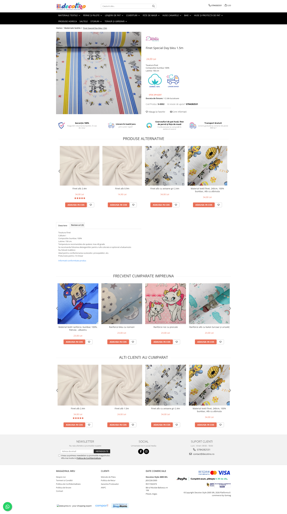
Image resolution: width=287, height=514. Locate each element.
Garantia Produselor (110, 484)
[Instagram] (146, 451)
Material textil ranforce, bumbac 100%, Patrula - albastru (77, 328)
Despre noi (61, 477)
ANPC (103, 487)
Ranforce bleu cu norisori (122, 327)
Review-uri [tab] (77, 225)
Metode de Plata (108, 477)
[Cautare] (153, 6)
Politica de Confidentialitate (89, 458)
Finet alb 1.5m (122, 408)
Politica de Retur (108, 480)
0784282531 (203, 449)
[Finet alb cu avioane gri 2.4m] (165, 166)
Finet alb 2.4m (79, 188)
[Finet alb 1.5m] (121, 385)
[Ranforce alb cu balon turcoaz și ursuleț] (209, 303)
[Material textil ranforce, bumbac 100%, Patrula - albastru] (78, 303)
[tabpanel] (98, 73)
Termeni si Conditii (64, 480)
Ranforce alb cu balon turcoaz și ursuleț (209, 327)
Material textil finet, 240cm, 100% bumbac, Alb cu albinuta (207, 190)
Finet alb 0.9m (122, 188)
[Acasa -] (71, 6)
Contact (59, 491)
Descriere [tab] (62, 225)
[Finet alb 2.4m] (79, 166)
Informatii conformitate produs (72, 260)
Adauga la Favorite (156, 111)
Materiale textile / (73, 28)
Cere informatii (179, 111)
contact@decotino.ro (203, 453)
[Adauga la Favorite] (90, 204)
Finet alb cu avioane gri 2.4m (164, 188)
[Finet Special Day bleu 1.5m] (98, 73)
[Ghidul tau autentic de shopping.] (101, 505)
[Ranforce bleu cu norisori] (121, 303)
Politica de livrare (63, 487)
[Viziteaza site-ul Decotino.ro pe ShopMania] (120, 505)
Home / (60, 28)
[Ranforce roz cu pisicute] (165, 303)
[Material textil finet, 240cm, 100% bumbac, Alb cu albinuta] (207, 166)
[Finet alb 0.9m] (122, 166)
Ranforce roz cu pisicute (166, 327)
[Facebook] (140, 451)
